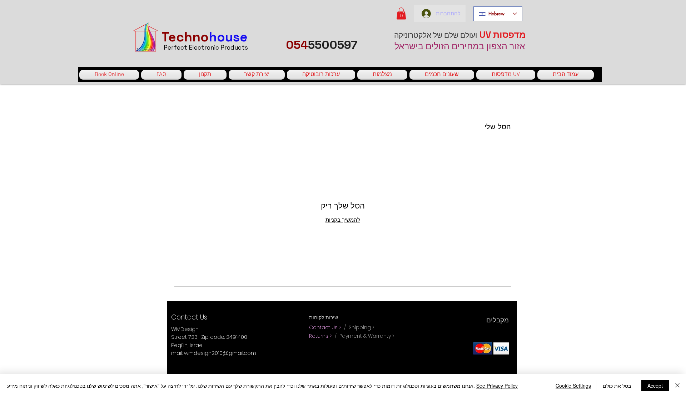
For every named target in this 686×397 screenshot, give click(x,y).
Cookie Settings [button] (573, 385)
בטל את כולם (617, 385)
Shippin (358, 327)
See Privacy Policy (497, 385)
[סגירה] (677, 385)
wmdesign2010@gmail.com (220, 353)
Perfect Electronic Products (206, 47)
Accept (655, 385)
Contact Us (324, 327)
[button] (401, 13)
